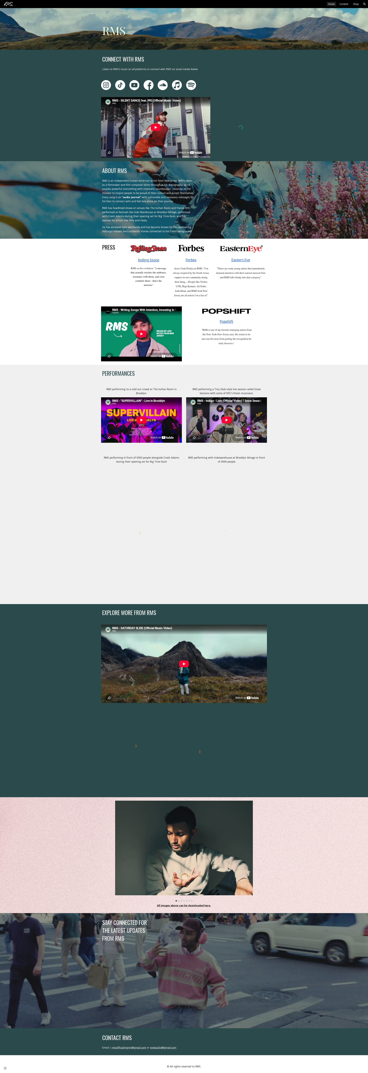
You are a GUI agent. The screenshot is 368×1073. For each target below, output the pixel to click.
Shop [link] (356, 4)
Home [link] (331, 4)
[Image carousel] (184, 851)
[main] (120, 29)
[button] (364, 4)
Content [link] (344, 4)
